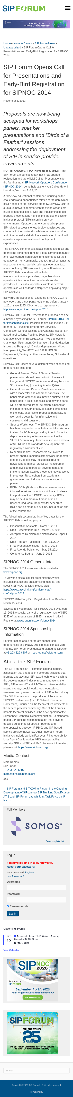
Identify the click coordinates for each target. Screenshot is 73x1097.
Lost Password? (15, 876)
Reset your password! (21, 866)
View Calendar (11, 950)
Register (29, 872)
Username (13, 881)
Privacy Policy (36, 1092)
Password (13, 894)
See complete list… (55, 841)
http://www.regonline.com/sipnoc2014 (25, 309)
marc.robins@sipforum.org (47, 652)
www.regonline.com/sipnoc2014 (36, 620)
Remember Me (18, 906)
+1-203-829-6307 (16, 652)
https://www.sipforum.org (33, 747)
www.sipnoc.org (13, 572)
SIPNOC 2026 (21, 943)
